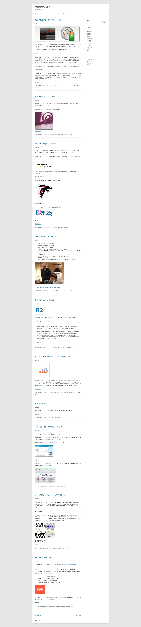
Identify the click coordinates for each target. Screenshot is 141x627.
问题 (57, 49)
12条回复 (37, 360)
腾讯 (62, 486)
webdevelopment (69, 347)
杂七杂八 (50, 290)
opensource (63, 392)
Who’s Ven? (42, 14)
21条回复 (37, 430)
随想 (88, 50)
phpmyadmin (72, 392)
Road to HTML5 (39, 317)
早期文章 (38, 615)
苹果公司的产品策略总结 (44, 237)
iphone (65, 290)
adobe (58, 606)
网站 (68, 134)
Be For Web (89, 61)
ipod (69, 290)
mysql (58, 392)
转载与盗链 (89, 47)
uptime (69, 85)
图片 (62, 227)
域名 (36, 87)
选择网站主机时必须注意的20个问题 (48, 20)
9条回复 (37, 407)
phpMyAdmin (63, 380)
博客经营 (50, 134)
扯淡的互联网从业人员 (67, 14)
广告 (63, 548)
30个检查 (49, 109)
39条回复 (37, 23)
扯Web (52, 434)
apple (59, 290)
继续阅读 (38, 82)
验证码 (66, 548)
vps (72, 85)
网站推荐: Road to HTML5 (44, 300)
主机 (75, 85)
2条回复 (37, 240)
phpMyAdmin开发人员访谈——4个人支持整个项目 (53, 356)
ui (64, 347)
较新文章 (78, 615)
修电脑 (88, 36)
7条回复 (37, 303)
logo (59, 227)
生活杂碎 (89, 45)
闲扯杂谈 (50, 227)
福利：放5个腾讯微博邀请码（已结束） (49, 427)
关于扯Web (51, 14)
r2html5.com (40, 326)
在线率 (78, 85)
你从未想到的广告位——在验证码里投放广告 (51, 495)
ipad (62, 290)
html (59, 347)
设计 (65, 227)
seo (59, 134)
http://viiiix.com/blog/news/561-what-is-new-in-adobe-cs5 (63, 564)
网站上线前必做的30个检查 (45, 97)
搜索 (88, 20)
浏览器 (65, 134)
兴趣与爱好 (89, 38)
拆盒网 (88, 64)
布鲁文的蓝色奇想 (43, 7)
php (66, 85)
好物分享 (50, 347)
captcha (59, 548)
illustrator (63, 606)
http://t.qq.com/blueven (61, 442)
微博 (59, 486)
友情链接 (58, 14)
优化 (62, 134)
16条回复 (37, 100)
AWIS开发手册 (78, 14)
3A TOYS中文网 (90, 59)
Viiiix (52, 317)
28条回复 (37, 147)
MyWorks (89, 31)
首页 (36, 14)
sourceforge (78, 392)
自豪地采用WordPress (39, 620)
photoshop (68, 606)
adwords (59, 85)
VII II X (41, 564)
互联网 (50, 85)
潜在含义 (55, 152)
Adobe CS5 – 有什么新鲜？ (45, 557)
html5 (62, 347)
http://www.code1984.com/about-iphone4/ (50, 287)
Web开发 (89, 33)
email (63, 85)
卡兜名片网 (89, 63)
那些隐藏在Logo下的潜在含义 (46, 144)
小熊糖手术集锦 (41, 403)
